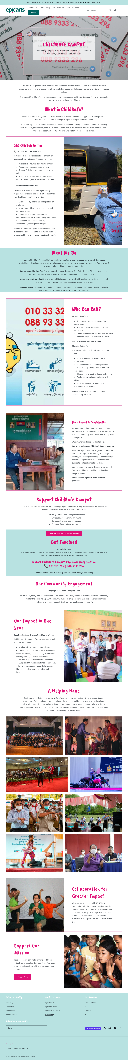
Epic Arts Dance (51, 1007)
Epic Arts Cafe (50, 1003)
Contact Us (10, 1007)
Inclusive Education (52, 1011)
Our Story (9, 1003)
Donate (87, 1011)
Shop (87, 1015)
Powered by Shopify (28, 1056)
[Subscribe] (44, 1028)
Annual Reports (12, 1015)
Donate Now (23, 977)
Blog (86, 1007)
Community (49, 1015)
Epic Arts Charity (16, 1056)
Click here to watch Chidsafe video (64, 533)
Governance (10, 1011)
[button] (110, 10)
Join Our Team (90, 1003)
